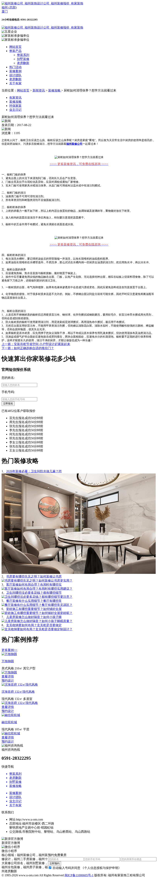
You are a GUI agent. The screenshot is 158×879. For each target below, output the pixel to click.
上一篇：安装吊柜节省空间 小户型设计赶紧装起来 (36, 344)
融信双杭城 (9, 722)
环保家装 (15, 105)
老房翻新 (23, 63)
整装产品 (15, 51)
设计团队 (15, 75)
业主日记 (15, 109)
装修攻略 (54, 90)
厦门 (5, 11)
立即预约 (55, 863)
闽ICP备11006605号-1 (79, 875)
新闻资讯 (39, 90)
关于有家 (15, 83)
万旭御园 (8, 661)
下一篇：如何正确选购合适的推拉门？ (28, 348)
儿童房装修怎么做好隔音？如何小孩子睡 (34, 617)
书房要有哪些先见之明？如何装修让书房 (34, 576)
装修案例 (15, 71)
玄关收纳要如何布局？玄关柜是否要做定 (34, 625)
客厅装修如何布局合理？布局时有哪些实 (34, 584)
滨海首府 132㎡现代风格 (18, 691)
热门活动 (15, 67)
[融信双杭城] (11, 715)
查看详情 (8, 676)
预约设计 (8, 680)
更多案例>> (9, 650)
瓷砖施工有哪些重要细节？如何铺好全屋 (34, 609)
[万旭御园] (9, 654)
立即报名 (8, 403)
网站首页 (15, 46)
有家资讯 (15, 97)
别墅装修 (23, 59)
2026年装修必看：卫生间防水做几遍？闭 (34, 471)
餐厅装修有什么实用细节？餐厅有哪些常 (34, 600)
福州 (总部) (9, 7)
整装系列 (23, 55)
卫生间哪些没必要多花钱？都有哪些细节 (34, 592)
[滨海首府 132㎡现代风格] (20, 684)
